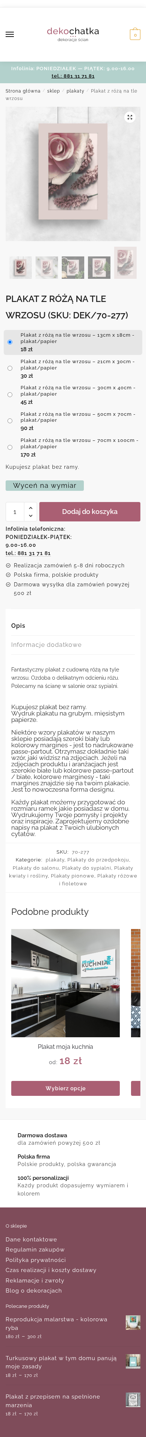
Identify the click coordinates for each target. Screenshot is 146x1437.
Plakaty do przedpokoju (98, 860)
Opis (18, 625)
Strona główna (23, 91)
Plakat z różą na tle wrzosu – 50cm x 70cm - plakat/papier (78, 417)
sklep (53, 91)
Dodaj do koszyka (90, 511)
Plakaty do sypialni (86, 868)
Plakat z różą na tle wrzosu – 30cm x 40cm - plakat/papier (78, 391)
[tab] (73, 626)
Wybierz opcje (66, 1088)
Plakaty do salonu (36, 868)
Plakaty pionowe (72, 876)
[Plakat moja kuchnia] (65, 983)
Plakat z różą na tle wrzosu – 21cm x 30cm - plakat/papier (78, 365)
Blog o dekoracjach (34, 1290)
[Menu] (17, 34)
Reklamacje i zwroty (35, 1280)
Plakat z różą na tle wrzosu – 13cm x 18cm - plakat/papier (78, 338)
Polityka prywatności (36, 1260)
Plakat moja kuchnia (65, 1046)
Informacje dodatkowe (46, 644)
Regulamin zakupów (35, 1249)
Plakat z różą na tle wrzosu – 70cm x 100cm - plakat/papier (80, 443)
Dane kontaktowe (31, 1239)
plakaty (76, 91)
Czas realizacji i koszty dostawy (51, 1270)
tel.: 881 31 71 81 (73, 76)
